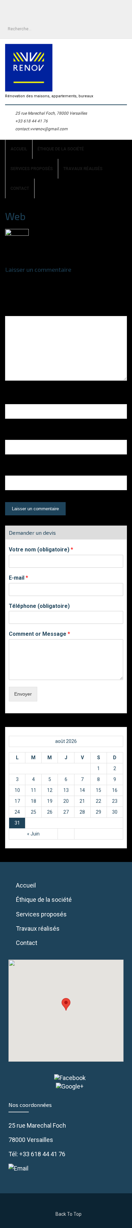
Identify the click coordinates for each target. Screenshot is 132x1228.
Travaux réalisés (83, 168)
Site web (16, 471)
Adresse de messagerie (39, 435)
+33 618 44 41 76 (31, 121)
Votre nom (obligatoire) (41, 549)
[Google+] (66, 1086)
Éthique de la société (61, 149)
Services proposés (31, 168)
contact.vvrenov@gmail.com (41, 129)
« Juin (33, 833)
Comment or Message (39, 634)
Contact (19, 188)
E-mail (18, 578)
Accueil (18, 149)
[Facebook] (66, 1077)
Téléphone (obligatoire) (39, 606)
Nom (13, 399)
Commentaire (23, 311)
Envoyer (23, 694)
